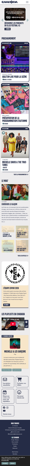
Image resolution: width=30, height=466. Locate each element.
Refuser (12, 463)
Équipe (15, 446)
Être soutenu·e (6, 370)
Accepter (5, 463)
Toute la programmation (20, 174)
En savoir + (6, 305)
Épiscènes (15, 454)
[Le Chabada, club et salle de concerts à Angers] (10, 2)
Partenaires (15, 444)
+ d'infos (20, 31)
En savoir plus (5, 460)
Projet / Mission (15, 440)
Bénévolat (15, 448)
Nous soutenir (15, 442)
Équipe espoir (17, 370)
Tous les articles (22, 256)
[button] (2, 20)
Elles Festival (15, 451)
